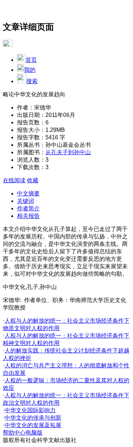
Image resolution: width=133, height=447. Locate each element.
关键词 (25, 201)
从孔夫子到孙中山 (68, 152)
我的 (29, 70)
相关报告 (28, 216)
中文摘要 (28, 193)
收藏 (32, 180)
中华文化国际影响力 (30, 410)
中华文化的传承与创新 (33, 418)
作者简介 (28, 208)
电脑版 (34, 433)
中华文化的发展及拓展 (33, 425)
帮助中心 (14, 433)
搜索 (32, 81)
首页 (31, 60)
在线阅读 (14, 180)
